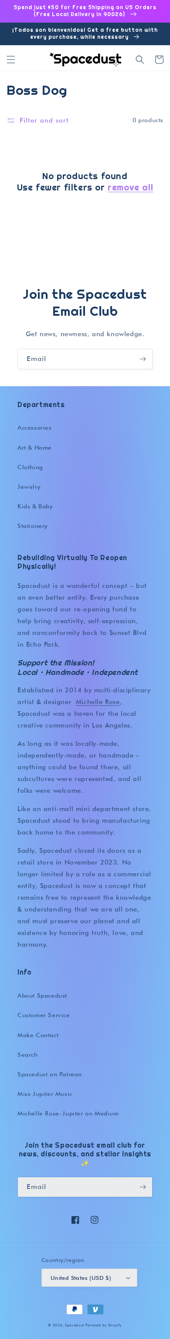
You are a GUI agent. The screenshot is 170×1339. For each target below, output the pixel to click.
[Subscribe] (142, 359)
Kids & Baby (35, 506)
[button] (10, 59)
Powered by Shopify (103, 1325)
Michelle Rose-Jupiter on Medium (68, 1113)
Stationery (32, 525)
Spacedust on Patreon (49, 1074)
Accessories (34, 427)
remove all (130, 187)
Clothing (30, 467)
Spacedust (74, 1325)
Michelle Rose (98, 702)
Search (27, 1054)
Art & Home (34, 447)
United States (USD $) (81, 1277)
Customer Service (43, 1015)
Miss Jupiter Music (44, 1093)
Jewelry (29, 486)
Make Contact (37, 1035)
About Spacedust (42, 995)
